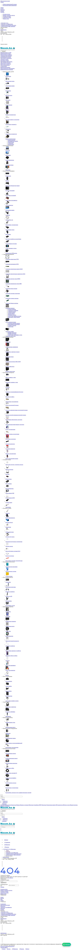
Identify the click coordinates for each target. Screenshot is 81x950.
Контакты (3, 908)
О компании (3, 904)
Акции (2, 897)
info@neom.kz (3, 29)
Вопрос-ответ (6, 18)
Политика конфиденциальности (7, 946)
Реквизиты (3, 906)
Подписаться (3, 882)
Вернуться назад (4, 877)
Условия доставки (7, 16)
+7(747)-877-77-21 (4, 23)
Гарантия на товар (7, 17)
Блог (2, 899)
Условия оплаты (6, 14)
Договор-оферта (4, 947)
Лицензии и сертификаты (6, 907)
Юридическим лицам (5, 905)
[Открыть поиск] (2, 827)
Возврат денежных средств (9, 15)
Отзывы (2, 909)
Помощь (2, 887)
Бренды (2, 898)
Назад (7, 850)
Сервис (2, 900)
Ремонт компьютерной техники (10, 4)
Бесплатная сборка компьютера (10, 5)
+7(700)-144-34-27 (8, 26)
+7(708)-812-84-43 (8, 25)
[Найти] (3, 798)
